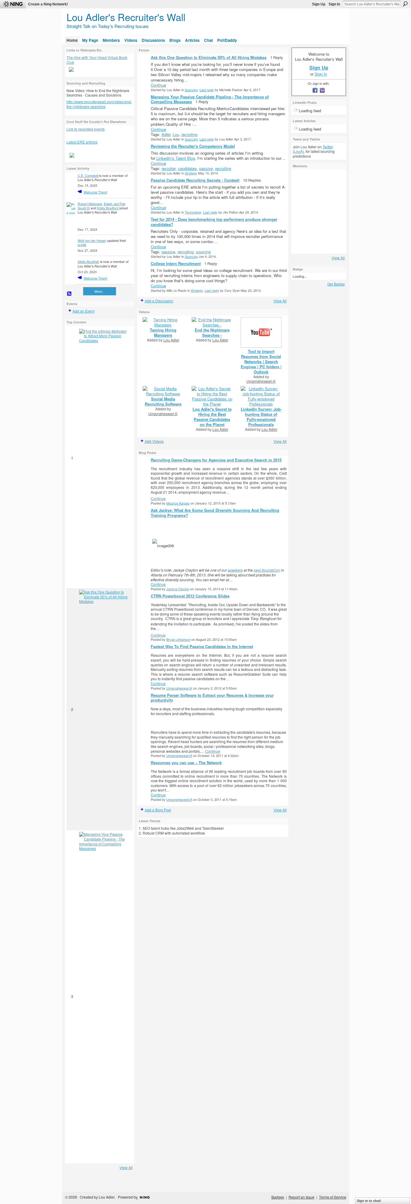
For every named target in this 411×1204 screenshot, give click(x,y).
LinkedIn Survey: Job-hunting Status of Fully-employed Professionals (261, 416)
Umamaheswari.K (261, 381)
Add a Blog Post (158, 809)
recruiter (168, 168)
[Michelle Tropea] (333, 195)
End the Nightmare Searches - (212, 332)
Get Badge (336, 283)
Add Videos (154, 441)
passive (206, 168)
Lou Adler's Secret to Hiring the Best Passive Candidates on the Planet (212, 416)
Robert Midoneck (90, 203)
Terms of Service (332, 1197)
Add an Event (83, 310)
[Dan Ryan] (301, 195)
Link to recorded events (85, 128)
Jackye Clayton (177, 588)
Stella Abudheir (88, 261)
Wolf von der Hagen (92, 240)
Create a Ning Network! (48, 4)
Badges (277, 1197)
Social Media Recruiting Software (163, 401)
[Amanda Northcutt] (317, 244)
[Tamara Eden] (317, 195)
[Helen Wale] (333, 179)
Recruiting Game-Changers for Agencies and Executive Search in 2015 (216, 460)
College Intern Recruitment (176, 263)
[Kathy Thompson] (317, 179)
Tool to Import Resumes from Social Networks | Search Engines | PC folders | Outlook (261, 361)
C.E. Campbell (88, 175)
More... (99, 291)
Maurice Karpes (178, 503)
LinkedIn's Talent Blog (175, 158)
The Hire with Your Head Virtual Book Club (96, 60)
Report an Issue (301, 1197)
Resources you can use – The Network (186, 762)
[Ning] (13, 4)
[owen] (301, 179)
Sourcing (191, 89)
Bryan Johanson (178, 639)
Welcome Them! (95, 192)
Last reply (206, 89)
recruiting (189, 134)
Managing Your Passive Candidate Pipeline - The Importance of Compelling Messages (210, 99)
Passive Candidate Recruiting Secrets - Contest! (195, 180)
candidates (187, 168)
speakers (235, 570)
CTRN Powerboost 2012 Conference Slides (190, 596)
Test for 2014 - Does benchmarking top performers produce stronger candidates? (214, 221)
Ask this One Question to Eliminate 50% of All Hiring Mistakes (209, 57)
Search (405, 4)
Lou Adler (171, 339)
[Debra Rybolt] (333, 228)
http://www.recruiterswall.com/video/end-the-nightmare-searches (99, 104)
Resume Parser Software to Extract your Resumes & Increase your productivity (212, 697)
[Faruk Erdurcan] (333, 244)
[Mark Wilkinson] (301, 244)
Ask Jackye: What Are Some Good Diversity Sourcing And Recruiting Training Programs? (215, 512)
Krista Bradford (108, 207)
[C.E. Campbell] (301, 211)
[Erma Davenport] (317, 211)
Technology (193, 212)
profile (82, 244)
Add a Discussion (159, 300)
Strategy (191, 173)
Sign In (334, 4)
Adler (166, 134)
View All (126, 1167)
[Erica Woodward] (333, 211)
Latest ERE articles (81, 141)
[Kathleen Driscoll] (301, 228)
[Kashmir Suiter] (317, 228)
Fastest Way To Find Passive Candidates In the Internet (202, 646)
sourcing (203, 252)
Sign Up (318, 4)
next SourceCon (267, 570)
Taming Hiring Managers (163, 332)
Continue (158, 85)
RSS (69, 294)
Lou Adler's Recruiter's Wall (125, 17)
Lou (176, 134)
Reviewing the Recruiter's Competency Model (193, 146)
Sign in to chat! (369, 1200)
